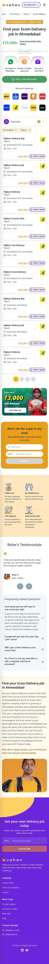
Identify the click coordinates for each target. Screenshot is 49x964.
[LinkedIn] (22, 950)
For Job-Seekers (9, 904)
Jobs (4, 14)
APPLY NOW (39, 156)
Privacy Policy (8, 883)
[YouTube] (27, 950)
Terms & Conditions (10, 887)
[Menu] (44, 4)
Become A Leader (9, 909)
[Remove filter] (16, 130)
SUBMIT (24, 461)
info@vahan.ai (11, 934)
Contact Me (24, 848)
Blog (4, 918)
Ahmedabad (14, 14)
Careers (5, 892)
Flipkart (26, 14)
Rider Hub (6, 913)
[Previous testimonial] (20, 586)
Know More (23, 156)
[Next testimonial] (29, 586)
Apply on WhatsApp (26, 79)
